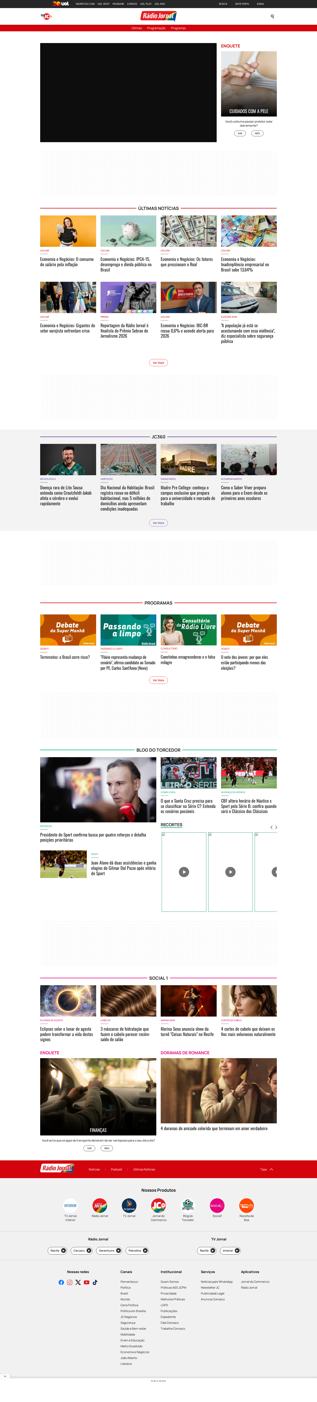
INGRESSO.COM (85, 4)
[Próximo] (276, 827)
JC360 (158, 437)
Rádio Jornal (249, 1287)
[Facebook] (61, 1283)
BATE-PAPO (242, 4)
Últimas (137, 28)
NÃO (257, 133)
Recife (57, 1251)
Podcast (116, 1169)
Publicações (169, 1311)
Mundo (125, 1299)
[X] (78, 1283)
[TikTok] (95, 1283)
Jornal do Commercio (255, 1282)
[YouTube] (86, 1283)
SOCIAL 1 (158, 978)
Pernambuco (129, 1282)
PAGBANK (118, 4)
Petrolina (137, 1251)
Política (126, 1287)
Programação (156, 28)
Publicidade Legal (212, 1293)
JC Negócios (129, 1317)
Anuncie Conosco (213, 1299)
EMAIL (260, 4)
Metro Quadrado (131, 1346)
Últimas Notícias (144, 1169)
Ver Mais (158, 363)
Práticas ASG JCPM (173, 1287)
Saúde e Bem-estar (133, 1329)
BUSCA (223, 4)
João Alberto (129, 1358)
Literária (126, 1364)
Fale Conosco (170, 1323)
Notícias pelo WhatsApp (217, 1282)
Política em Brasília (133, 1311)
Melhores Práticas (173, 1299)
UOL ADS (160, 4)
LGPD (164, 1305)
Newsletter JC (210, 1287)
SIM (240, 133)
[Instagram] (69, 1283)
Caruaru (82, 1251)
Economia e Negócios (135, 1352)
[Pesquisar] (272, 16)
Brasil (124, 1293)
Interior (230, 1251)
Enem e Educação (132, 1340)
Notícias (94, 1169)
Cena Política (129, 1305)
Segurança (128, 1323)
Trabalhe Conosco (173, 1329)
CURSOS (132, 4)
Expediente (168, 1317)
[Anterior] (271, 827)
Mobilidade (128, 1334)
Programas (178, 28)
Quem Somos (170, 1282)
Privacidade (168, 1293)
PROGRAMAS (158, 603)
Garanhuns (109, 1251)
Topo (263, 1169)
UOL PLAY (146, 4)
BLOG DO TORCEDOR (158, 750)
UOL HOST (104, 4)
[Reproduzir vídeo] (184, 872)
